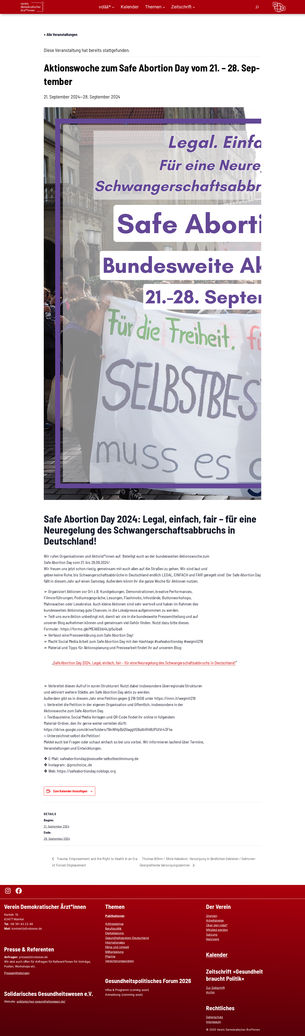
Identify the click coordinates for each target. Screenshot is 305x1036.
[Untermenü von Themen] (163, 7)
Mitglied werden (217, 929)
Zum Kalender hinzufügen (70, 791)
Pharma (110, 956)
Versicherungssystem (119, 961)
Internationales (115, 942)
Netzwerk (212, 939)
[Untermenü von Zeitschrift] (194, 7)
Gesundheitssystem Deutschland (127, 938)
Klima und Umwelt (117, 947)
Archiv (210, 992)
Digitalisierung (114, 933)
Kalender (217, 954)
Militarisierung (114, 952)
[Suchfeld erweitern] (257, 7)
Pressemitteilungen (16, 973)
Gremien (211, 916)
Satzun (210, 934)
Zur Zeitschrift (215, 987)
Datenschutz (214, 1017)
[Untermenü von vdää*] (113, 7)
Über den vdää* (217, 925)
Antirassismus (114, 923)
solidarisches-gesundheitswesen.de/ (41, 1001)
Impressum (213, 1022)
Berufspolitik (113, 928)
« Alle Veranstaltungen (60, 34)
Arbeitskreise (215, 920)
